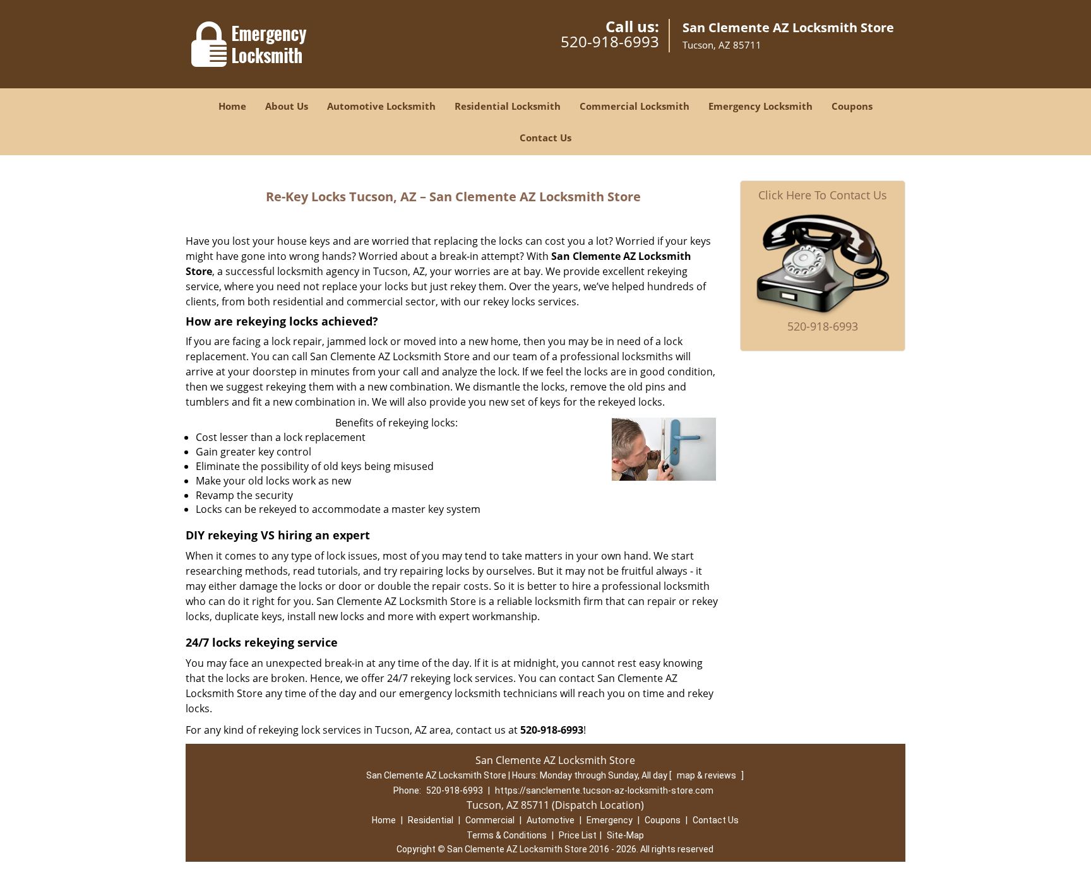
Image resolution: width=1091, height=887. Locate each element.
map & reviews (707, 775)
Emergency (610, 820)
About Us (286, 106)
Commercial (490, 820)
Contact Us (545, 137)
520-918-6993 (610, 41)
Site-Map (625, 835)
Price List (578, 835)
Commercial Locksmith (634, 106)
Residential (430, 820)
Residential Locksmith (508, 106)
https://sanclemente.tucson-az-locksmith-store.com (604, 790)
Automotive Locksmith (381, 106)
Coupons (852, 106)
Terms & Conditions (507, 835)
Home (232, 106)
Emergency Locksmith (760, 106)
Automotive (551, 820)
